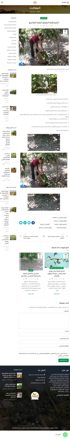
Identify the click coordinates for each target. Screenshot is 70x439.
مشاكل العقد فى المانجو (45, 228)
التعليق (66, 311)
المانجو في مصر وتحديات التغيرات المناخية (5, 111)
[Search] (2, 2)
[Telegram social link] (21, 222)
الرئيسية (38, 11)
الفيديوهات (12, 38)
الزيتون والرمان (11, 31)
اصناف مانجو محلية (10, 28)
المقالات (13, 44)
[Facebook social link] (33, 222)
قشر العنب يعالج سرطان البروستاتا (5, 93)
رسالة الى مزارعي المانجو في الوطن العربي (5, 157)
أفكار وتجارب (12, 22)
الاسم (66, 331)
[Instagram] (68, 404)
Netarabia (15, 428)
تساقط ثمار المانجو (61, 228)
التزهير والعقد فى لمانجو (60, 221)
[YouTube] (68, 412)
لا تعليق (6, 101)
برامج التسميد (11, 47)
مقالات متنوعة (54, 268)
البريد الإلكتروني (64, 339)
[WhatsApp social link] (25, 222)
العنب (14, 34)
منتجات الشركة (11, 63)
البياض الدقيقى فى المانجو (59, 218)
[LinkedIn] (68, 416)
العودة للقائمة (43, 236)
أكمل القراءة (57, 294)
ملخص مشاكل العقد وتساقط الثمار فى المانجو (30, 274)
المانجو (30, 270)
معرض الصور (32, 11)
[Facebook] (68, 400)
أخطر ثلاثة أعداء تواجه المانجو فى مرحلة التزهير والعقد (57, 273)
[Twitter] (68, 408)
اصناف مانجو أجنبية (10, 25)
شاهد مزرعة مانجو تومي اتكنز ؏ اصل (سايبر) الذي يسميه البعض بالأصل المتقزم (6, 138)
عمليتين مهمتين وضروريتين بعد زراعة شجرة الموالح (6, 172)
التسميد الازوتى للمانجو (60, 224)
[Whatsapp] (65, 434)
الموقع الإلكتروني (64, 346)
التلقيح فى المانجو (45, 224)
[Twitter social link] (29, 222)
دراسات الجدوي (11, 50)
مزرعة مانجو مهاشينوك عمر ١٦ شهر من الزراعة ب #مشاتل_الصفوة (8, 375)
